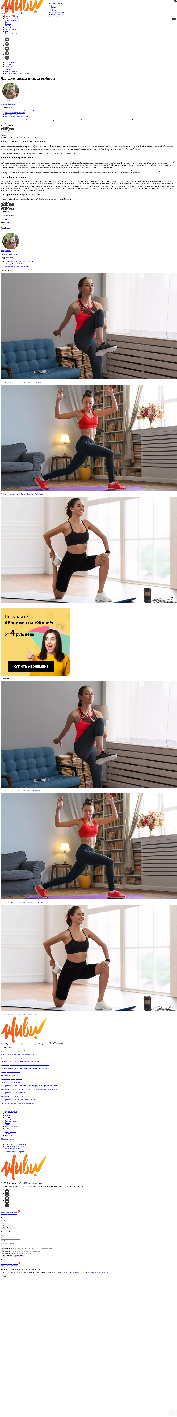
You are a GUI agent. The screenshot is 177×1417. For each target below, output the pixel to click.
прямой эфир (55, 16)
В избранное (5, 132)
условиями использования (20, 1248)
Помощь (8, 64)
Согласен (4, 1276)
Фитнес (53, 5)
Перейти (4, 135)
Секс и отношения (57, 12)
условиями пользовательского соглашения (26, 1251)
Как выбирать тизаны (12, 114)
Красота (54, 9)
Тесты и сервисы (11, 33)
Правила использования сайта (15, 1144)
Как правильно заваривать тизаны (17, 116)
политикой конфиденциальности (42, 1248)
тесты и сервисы (57, 14)
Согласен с (22, 1251)
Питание (54, 7)
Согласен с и (28, 1248)
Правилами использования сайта (73, 1272)
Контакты (8, 66)
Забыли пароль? (7, 1226)
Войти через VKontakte (9, 1214)
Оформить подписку (8, 8)
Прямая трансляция (12, 20)
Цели (7, 35)
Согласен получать (18, 1254)
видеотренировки (57, 3)
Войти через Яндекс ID (9, 1212)
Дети (6, 22)
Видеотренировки (11, 18)
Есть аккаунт (20, 1255)
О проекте (8, 1150)
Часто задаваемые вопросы (14, 1152)
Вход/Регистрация (11, 16)
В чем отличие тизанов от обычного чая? (19, 111)
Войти (3, 1228)
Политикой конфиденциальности (98, 1272)
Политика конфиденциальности (16, 1146)
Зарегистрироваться (8, 1255)
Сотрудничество (10, 62)
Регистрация (11, 1228)
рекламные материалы (13, 1148)
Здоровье (54, 11)
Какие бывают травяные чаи (15, 113)
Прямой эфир (9, 1125)
